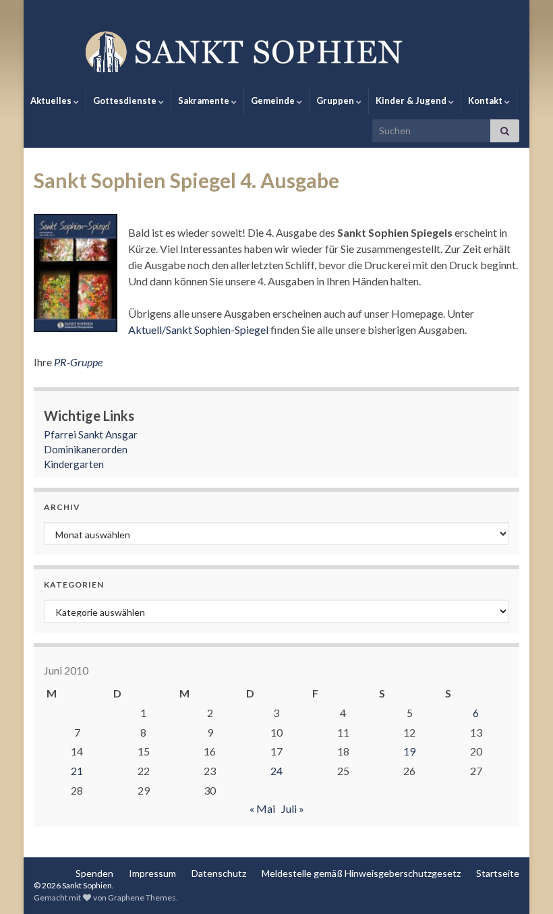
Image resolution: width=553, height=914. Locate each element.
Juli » (292, 808)
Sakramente (204, 100)
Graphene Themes (142, 897)
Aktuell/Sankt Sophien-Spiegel (198, 329)
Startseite (497, 873)
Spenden (94, 873)
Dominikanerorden (85, 449)
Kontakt (486, 100)
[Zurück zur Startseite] (276, 50)
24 (276, 770)
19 (409, 751)
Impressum (152, 873)
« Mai (262, 808)
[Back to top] (523, 884)
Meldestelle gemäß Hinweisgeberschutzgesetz (361, 873)
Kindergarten (74, 464)
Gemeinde (274, 100)
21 (77, 770)
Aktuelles (52, 100)
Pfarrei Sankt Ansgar (91, 434)
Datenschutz (219, 873)
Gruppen (336, 100)
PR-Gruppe (78, 361)
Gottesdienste (125, 100)
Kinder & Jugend (412, 100)
